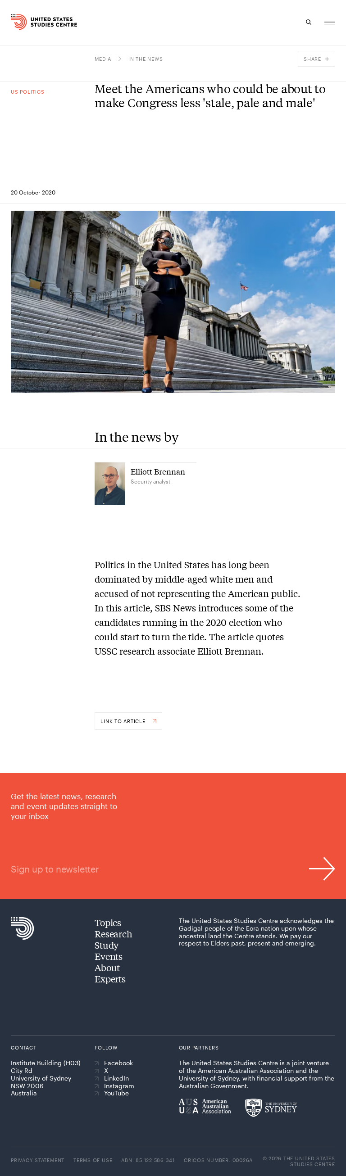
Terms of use (92, 1160)
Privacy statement (37, 1160)
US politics (27, 92)
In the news (145, 59)
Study (106, 945)
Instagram (119, 1086)
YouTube (116, 1093)
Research (113, 933)
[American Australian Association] (205, 1106)
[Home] (19, 22)
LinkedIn (116, 1078)
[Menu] (329, 22)
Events (109, 956)
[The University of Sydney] (271, 1108)
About (107, 967)
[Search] (309, 22)
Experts (110, 978)
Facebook (118, 1063)
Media (103, 59)
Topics (108, 922)
